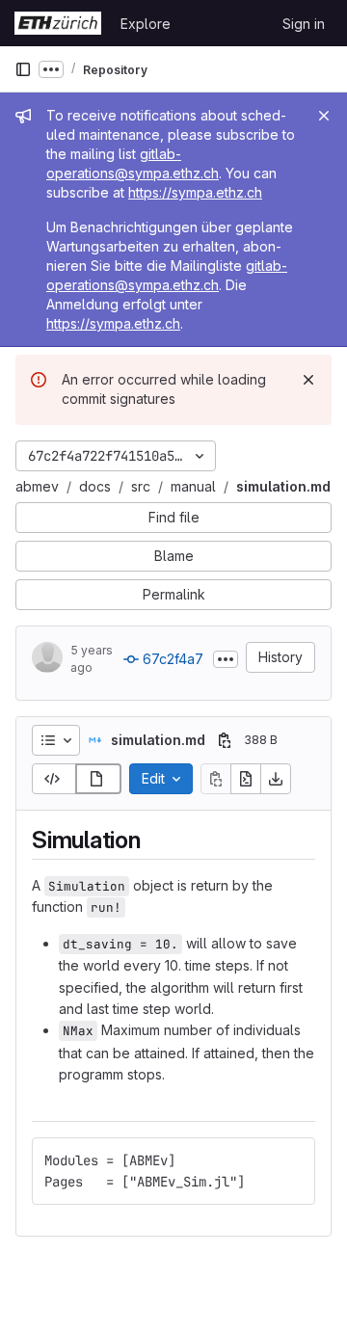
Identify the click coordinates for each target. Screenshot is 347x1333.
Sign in (303, 23)
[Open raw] (245, 778)
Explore (145, 23)
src (140, 486)
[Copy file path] (224, 740)
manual (193, 486)
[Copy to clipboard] (292, 1160)
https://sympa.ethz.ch (195, 192)
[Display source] (54, 778)
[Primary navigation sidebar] (23, 69)
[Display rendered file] (98, 778)
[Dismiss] (308, 379)
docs (95, 486)
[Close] (323, 115)
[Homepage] (58, 23)
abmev (37, 486)
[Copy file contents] (215, 778)
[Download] (275, 778)
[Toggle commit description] (225, 659)
